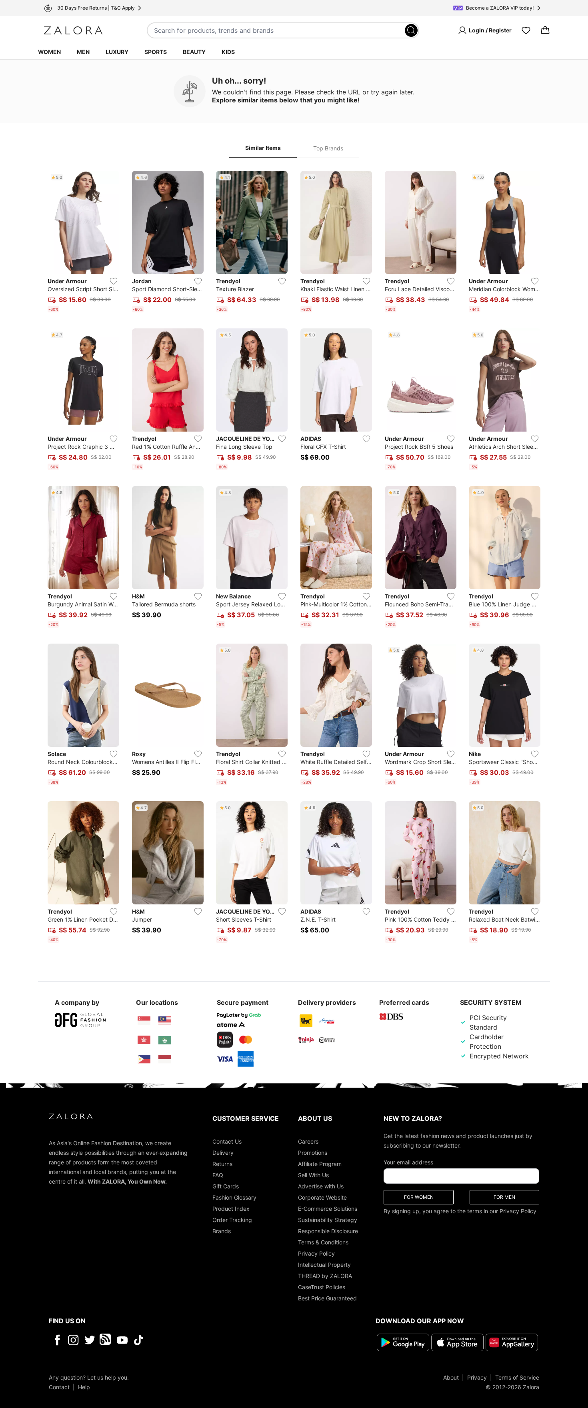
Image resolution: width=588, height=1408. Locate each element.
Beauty (194, 51)
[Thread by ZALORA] (106, 1340)
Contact (59, 1387)
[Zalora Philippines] (144, 1059)
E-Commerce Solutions (327, 1208)
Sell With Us (313, 1175)
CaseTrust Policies (321, 1287)
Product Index (231, 1208)
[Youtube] (122, 1340)
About (451, 1377)
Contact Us (227, 1141)
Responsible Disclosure (328, 1231)
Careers (308, 1141)
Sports (155, 51)
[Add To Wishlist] (113, 281)
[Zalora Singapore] (144, 1021)
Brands (221, 1231)
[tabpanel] (294, 558)
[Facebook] (57, 1340)
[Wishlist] (526, 30)
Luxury (117, 51)
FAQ (217, 1175)
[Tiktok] (190, 1340)
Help (84, 1387)
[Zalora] (73, 30)
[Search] (411, 30)
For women (419, 1197)
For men (504, 1197)
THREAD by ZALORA (325, 1275)
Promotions (312, 1152)
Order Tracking (232, 1219)
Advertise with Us (321, 1186)
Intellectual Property (324, 1264)
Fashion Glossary (234, 1197)
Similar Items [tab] (263, 147)
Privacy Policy (316, 1253)
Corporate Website (322, 1197)
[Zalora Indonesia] (165, 1059)
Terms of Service (517, 1377)
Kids (228, 51)
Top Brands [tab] (328, 148)
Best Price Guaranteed (327, 1298)
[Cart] (545, 30)
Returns (222, 1163)
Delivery (223, 1152)
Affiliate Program (320, 1163)
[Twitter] (90, 1340)
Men (83, 51)
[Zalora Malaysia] (165, 1021)
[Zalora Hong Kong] (144, 1040)
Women (49, 51)
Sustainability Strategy (327, 1219)
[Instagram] (73, 1340)
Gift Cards (225, 1186)
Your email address (408, 1162)
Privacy (477, 1377)
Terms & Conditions (323, 1242)
